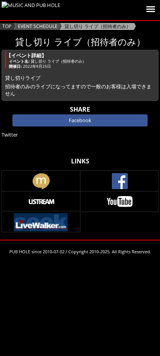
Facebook (80, 120)
